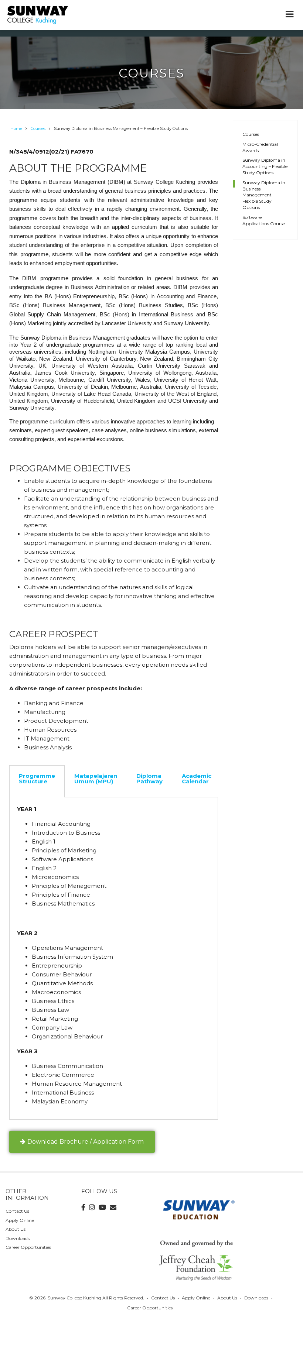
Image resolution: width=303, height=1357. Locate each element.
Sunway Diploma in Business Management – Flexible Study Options (263, 195)
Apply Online (20, 1220)
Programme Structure (37, 778)
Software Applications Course (263, 220)
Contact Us (17, 1211)
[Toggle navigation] (289, 14)
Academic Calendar (196, 778)
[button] (82, 1142)
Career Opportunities (28, 1247)
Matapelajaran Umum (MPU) (95, 778)
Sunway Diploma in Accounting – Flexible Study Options (264, 166)
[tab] (37, 781)
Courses (250, 134)
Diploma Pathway (149, 778)
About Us (15, 1229)
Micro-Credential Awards (260, 147)
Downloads (18, 1238)
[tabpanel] (113, 958)
